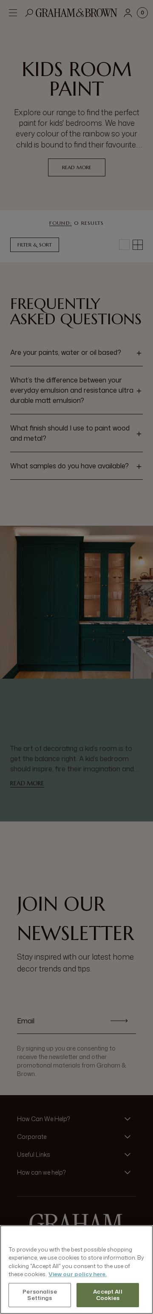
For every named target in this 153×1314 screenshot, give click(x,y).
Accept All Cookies (107, 1295)
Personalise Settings (40, 1295)
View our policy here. (77, 1274)
